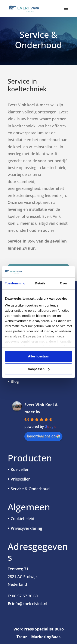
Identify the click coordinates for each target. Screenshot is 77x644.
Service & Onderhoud (30, 488)
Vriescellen (21, 479)
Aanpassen (36, 369)
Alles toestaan (38, 356)
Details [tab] (40, 283)
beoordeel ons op (41, 436)
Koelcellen (20, 469)
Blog (15, 381)
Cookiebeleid (22, 518)
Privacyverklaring (26, 528)
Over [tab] (63, 283)
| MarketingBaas (44, 636)
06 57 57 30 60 (25, 595)
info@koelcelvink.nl (29, 603)
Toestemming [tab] (15, 283)
